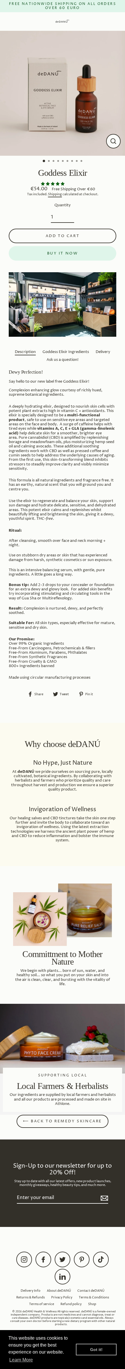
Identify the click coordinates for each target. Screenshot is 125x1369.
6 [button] (68, 161)
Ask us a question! (62, 359)
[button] (53, 184)
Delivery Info (30, 1291)
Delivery (103, 352)
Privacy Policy (61, 1297)
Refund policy (71, 1304)
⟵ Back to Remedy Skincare (62, 1121)
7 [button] (72, 161)
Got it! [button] (96, 1349)
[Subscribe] (103, 1198)
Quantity (62, 205)
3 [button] (54, 161)
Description (25, 352)
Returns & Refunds (30, 1297)
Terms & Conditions (94, 1297)
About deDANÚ (59, 1291)
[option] (62, 93)
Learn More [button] (21, 1359)
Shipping (55, 194)
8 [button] (77, 161)
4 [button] (58, 161)
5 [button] (63, 161)
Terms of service (41, 1304)
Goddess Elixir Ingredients (65, 352)
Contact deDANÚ (90, 1291)
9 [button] (82, 161)
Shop (92, 1304)
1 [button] (44, 161)
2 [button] (49, 161)
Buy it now (62, 253)
